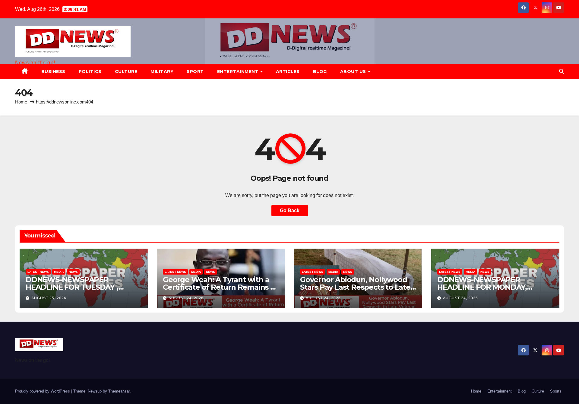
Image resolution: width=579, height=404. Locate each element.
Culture (126, 71)
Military (161, 71)
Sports (556, 391)
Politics (90, 71)
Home (21, 101)
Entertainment (238, 71)
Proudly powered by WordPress (43, 391)
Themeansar (119, 391)
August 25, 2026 (48, 298)
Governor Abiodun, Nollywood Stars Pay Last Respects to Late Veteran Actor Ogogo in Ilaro (355, 287)
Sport (195, 71)
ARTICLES (288, 71)
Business (53, 71)
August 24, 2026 (186, 298)
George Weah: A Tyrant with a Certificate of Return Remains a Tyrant (218, 287)
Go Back (289, 210)
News (73, 271)
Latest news (38, 271)
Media (59, 271)
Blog (320, 71)
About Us (354, 71)
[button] (561, 71)
